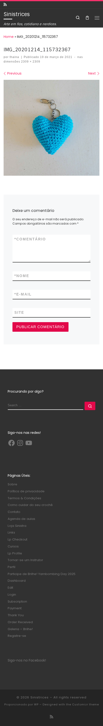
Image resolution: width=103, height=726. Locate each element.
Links (11, 532)
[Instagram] (20, 443)
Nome (21, 276)
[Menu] (97, 18)
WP (36, 704)
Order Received (20, 622)
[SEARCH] (46, 406)
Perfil (11, 567)
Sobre (12, 484)
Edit (10, 587)
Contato (14, 512)
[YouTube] (29, 443)
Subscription (17, 601)
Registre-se (17, 635)
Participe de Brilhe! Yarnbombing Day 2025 (41, 574)
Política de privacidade (26, 491)
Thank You (16, 615)
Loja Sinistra (17, 525)
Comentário (30, 239)
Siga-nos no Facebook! (27, 660)
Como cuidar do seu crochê (30, 505)
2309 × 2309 (30, 61)
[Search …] (90, 406)
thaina (14, 57)
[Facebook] (11, 443)
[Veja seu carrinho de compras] (87, 18)
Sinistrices (39, 697)
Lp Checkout (17, 539)
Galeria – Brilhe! (20, 629)
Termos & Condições (24, 498)
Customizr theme (85, 704)
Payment (15, 608)
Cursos (13, 546)
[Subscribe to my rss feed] (5, 4)
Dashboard (17, 580)
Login (12, 594)
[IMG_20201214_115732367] (51, 128)
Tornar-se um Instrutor (25, 560)
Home (9, 36)
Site (19, 312)
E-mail (23, 294)
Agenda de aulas (21, 519)
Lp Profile (15, 553)
